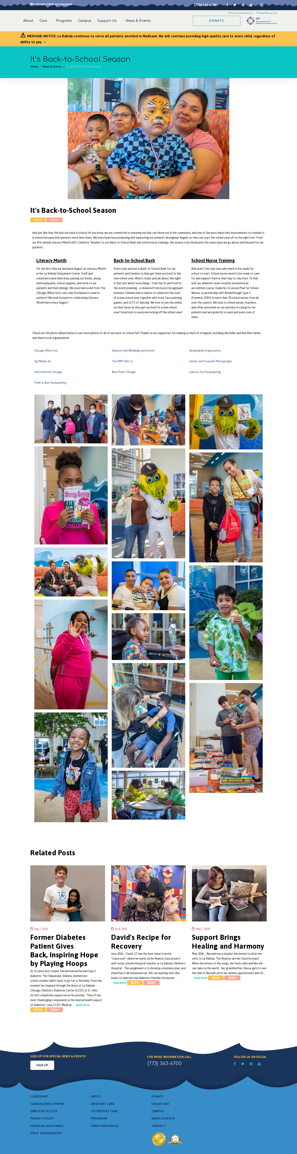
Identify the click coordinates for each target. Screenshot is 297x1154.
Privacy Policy (42, 1118)
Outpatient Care (104, 1111)
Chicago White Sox (46, 350)
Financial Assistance (47, 1126)
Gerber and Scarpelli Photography (210, 361)
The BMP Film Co (122, 361)
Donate (216, 20)
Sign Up (42, 1065)
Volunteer (160, 1104)
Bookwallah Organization (205, 350)
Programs (99, 1118)
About (96, 1096)
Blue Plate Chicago (124, 372)
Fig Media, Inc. (43, 361)
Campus (158, 1111)
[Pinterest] (243, 4)
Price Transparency (46, 1133)
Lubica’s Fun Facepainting (205, 372)
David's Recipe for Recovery (141, 941)
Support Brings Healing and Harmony (228, 941)
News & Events (51, 66)
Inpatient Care (102, 1104)
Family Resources (105, 1126)
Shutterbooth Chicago (48, 372)
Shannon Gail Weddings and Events (133, 350)
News (54, 219)
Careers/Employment (47, 1104)
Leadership (39, 1096)
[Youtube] (251, 4)
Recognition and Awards (168, 1139)
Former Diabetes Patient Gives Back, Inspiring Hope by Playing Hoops (64, 950)
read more (82, 1005)
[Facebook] (227, 4)
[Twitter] (234, 4)
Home (34, 66)
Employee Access (43, 1111)
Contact (158, 1126)
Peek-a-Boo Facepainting (50, 382)
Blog (38, 219)
